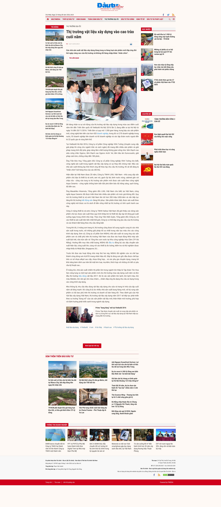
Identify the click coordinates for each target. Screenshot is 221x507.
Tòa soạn (57, 482)
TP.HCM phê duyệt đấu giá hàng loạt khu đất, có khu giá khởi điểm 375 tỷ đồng (53, 92)
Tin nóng (54, 27)
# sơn (91, 327)
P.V (67, 44)
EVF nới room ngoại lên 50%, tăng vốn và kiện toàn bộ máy (165, 446)
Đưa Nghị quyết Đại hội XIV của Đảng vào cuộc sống (164, 135)
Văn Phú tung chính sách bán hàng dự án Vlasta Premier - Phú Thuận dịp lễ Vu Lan (93, 410)
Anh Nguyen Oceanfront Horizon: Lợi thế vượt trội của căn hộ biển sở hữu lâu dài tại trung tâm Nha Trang (125, 364)
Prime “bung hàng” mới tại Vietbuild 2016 (111, 308)
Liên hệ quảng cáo (69, 482)
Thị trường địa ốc (112, 19)
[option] (55, 440)
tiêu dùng (82, 276)
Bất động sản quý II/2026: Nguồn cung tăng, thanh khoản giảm (124, 412)
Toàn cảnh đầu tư (95, 19)
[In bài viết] (131, 44)
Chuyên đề (146, 114)
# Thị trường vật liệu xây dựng (123, 327)
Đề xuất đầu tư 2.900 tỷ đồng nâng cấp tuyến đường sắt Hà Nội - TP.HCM (164, 36)
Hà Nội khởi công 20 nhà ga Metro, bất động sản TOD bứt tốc (54, 70)
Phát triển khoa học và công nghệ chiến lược (164, 150)
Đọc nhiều (146, 29)
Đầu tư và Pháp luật (155, 19)
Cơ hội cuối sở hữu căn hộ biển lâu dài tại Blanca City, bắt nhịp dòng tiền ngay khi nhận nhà (62, 382)
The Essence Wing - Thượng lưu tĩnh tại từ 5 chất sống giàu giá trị (125, 396)
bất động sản (87, 200)
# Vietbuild (84, 327)
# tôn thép (98, 327)
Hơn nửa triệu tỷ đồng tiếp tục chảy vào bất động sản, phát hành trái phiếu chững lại (164, 67)
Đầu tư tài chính (127, 19)
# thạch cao (108, 327)
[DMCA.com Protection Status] (168, 475)
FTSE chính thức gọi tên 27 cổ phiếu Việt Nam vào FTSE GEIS (164, 82)
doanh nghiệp (102, 133)
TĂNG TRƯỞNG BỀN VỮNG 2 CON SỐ (164, 120)
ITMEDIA (170, 482)
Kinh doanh (81, 19)
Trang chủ (48, 482)
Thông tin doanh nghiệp (57, 425)
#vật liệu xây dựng (72, 327)
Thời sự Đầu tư (68, 19)
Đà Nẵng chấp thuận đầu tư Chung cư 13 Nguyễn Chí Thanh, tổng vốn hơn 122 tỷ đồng (124, 404)
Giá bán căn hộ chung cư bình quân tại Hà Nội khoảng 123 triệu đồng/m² (54, 136)
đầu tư (111, 242)
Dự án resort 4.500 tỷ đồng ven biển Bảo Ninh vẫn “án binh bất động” (54, 126)
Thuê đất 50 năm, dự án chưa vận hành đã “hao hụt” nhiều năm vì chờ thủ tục (125, 387)
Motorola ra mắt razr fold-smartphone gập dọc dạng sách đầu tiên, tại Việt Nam (121, 446)
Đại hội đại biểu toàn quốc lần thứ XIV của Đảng (163, 166)
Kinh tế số (141, 19)
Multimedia (55, 19)
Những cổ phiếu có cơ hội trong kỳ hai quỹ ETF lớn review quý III (163, 51)
